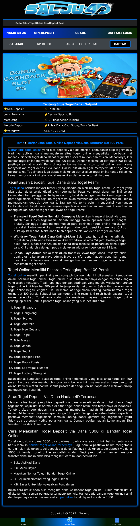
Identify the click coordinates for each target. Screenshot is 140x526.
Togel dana (16, 188)
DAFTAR (120, 44)
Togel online (17, 275)
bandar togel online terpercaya (51, 445)
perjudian (66, 497)
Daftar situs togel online (24, 150)
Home (20, 143)
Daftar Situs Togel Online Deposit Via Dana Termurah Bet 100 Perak (76, 143)
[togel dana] (70, 15)
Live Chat (116, 524)
